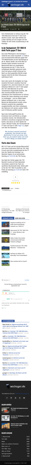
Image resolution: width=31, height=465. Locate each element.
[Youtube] (24, 398)
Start (2, 8)
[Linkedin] (19, 199)
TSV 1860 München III (6, 190)
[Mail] (15, 398)
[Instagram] (11, 398)
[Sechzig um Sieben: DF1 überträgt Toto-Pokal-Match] (6, 255)
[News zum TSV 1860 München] (15, 5)
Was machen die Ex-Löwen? (18, 261)
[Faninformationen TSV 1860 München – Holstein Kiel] (6, 247)
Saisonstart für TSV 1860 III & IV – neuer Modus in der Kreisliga (19, 232)
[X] (11, 199)
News (16, 22)
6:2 (23, 56)
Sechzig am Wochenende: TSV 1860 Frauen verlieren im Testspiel (22, 210)
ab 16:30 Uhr (18, 170)
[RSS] (19, 398)
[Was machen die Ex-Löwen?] (6, 263)
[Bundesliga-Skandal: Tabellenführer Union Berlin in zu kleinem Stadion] (6, 426)
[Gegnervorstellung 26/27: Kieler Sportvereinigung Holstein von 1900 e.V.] (6, 224)
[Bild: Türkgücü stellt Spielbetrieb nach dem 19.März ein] (6, 410)
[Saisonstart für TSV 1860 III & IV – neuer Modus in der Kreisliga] (6, 232)
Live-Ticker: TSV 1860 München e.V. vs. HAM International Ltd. (20, 416)
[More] (26, 199)
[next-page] (5, 269)
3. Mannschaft (7, 8)
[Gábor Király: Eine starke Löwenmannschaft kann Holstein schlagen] (6, 240)
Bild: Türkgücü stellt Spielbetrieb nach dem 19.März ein (19, 409)
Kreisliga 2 (17, 188)
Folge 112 (21, 126)
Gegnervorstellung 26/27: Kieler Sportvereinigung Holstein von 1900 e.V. (18, 224)
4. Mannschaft (11, 22)
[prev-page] (3, 269)
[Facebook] (8, 199)
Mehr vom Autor (20, 218)
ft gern (11, 188)
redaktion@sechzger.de (22, 393)
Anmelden (26, 280)
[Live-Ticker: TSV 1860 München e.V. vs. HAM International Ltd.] (6, 418)
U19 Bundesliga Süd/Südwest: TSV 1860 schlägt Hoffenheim (8, 210)
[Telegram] (22, 199)
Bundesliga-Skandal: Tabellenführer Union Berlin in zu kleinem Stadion (19, 424)
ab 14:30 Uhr (11, 156)
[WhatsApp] (15, 199)
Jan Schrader (6, 29)
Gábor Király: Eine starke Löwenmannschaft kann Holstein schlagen (17, 240)
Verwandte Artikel (8, 218)
